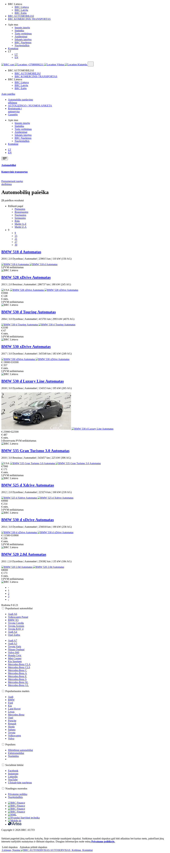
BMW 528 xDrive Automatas (26, 277)
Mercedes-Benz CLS (19, 667)
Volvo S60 (13, 652)
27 (16, 241)
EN (16, 57)
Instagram (13, 773)
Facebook (13, 770)
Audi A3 (12, 643)
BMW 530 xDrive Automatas (26, 346)
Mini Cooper (14, 658)
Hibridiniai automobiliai (20, 750)
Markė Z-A (21, 227)
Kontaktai (13, 48)
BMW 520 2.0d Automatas (23, 554)
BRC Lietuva (22, 7)
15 (16, 235)
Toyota (11, 732)
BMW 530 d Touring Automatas (28, 312)
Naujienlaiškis (22, 45)
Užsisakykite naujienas (20, 782)
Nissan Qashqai (16, 649)
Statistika (19, 30)
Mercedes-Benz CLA (19, 664)
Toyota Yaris (14, 646)
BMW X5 (13, 620)
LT (16, 54)
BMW (11, 699)
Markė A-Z (20, 224)
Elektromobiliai (16, 753)
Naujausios (20, 215)
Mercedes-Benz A (17, 673)
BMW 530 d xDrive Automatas (27, 520)
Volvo (11, 738)
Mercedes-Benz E (17, 676)
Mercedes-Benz (16, 714)
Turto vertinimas (23, 33)
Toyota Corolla (16, 623)
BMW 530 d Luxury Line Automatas (32, 381)
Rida (17, 221)
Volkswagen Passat (18, 617)
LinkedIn (13, 776)
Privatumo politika (17, 794)
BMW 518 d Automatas (21, 252)
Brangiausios (21, 212)
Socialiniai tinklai (14, 765)
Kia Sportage (15, 661)
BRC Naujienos (23, 42)
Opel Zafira (14, 634)
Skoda (11, 726)
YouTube (13, 779)
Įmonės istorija (22, 27)
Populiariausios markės (17, 691)
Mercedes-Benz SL (18, 682)
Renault (12, 723)
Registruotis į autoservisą (15, 110)
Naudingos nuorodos (16, 788)
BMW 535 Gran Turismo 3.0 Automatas (35, 451)
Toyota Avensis (16, 626)
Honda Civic (14, 655)
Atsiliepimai (21, 36)
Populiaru (10, 744)
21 (16, 238)
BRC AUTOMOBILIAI (21, 16)
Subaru (11, 729)
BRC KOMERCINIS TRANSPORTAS (29, 19)
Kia (10, 705)
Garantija (13, 114)
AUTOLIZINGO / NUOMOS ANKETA (30, 105)
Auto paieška (8, 94)
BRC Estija (21, 13)
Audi (10, 696)
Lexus (11, 711)
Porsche (12, 720)
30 (16, 244)
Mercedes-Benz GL (18, 685)
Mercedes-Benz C (17, 670)
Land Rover (14, 708)
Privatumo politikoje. (103, 841)
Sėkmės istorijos (23, 39)
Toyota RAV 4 (15, 628)
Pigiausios (20, 209)
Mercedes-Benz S (17, 679)
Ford (10, 702)
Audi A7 (12, 640)
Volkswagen (14, 735)
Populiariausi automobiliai (19, 608)
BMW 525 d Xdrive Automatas (27, 485)
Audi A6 (12, 614)
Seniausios (20, 218)
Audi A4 (12, 631)
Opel (10, 717)
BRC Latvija (21, 10)
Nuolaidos (13, 756)
